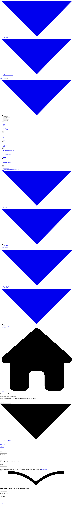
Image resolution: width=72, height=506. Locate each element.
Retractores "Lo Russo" (6, 129)
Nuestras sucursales (5, 37)
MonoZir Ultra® (5, 145)
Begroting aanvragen (2, 444)
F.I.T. (4, 137)
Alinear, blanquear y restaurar (7, 117)
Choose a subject (2, 402)
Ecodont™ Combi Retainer (6, 134)
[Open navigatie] (7, 78)
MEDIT (4, 125)
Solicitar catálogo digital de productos (7, 326)
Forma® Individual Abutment (6, 151)
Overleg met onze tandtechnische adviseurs (5, 440)
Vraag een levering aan (3, 441)
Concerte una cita (5, 74)
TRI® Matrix (4, 157)
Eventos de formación (5, 245)
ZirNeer (4, 140)
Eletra (4, 124)
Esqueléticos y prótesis (6, 119)
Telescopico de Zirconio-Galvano (7, 162)
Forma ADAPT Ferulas (6, 168)
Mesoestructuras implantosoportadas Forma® (8, 150)
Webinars (4, 246)
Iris (3, 206)
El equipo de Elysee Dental (6, 36)
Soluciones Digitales (6, 116)
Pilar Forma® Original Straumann (7, 154)
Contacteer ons (2, 447)
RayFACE (4, 128)
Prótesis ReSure (5, 163)
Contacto (3, 391)
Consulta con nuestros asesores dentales (8, 75)
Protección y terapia (6, 120)
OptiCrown (4, 146)
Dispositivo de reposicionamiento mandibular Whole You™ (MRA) (11, 169)
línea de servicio (5, 207)
